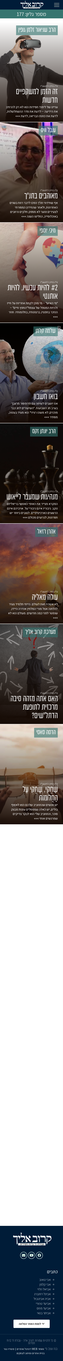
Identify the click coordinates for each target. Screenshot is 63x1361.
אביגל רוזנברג (42, 1294)
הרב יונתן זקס (44, 432)
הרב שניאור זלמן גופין (37, 30)
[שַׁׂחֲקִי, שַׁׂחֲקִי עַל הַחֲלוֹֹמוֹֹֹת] (31, 774)
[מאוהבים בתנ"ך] (31, 172)
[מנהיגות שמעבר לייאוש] (31, 473)
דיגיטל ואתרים (24, 1349)
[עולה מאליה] (31, 574)
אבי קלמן (45, 1284)
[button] (56, 4)
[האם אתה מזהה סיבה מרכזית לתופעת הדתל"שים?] (31, 674)
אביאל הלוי (44, 1289)
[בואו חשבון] (31, 373)
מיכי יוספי (48, 231)
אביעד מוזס (44, 1308)
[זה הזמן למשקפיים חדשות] (31, 72)
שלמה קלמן (46, 331)
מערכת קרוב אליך (40, 632)
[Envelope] (23, 1255)
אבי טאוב (45, 1279)
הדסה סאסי (46, 733)
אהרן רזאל (46, 532)
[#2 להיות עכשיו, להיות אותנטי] (31, 273)
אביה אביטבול (42, 1299)
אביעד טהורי (43, 1303)
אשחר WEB (38, 1349)
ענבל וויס (48, 131)
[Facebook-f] (39, 1255)
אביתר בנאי (44, 1313)
